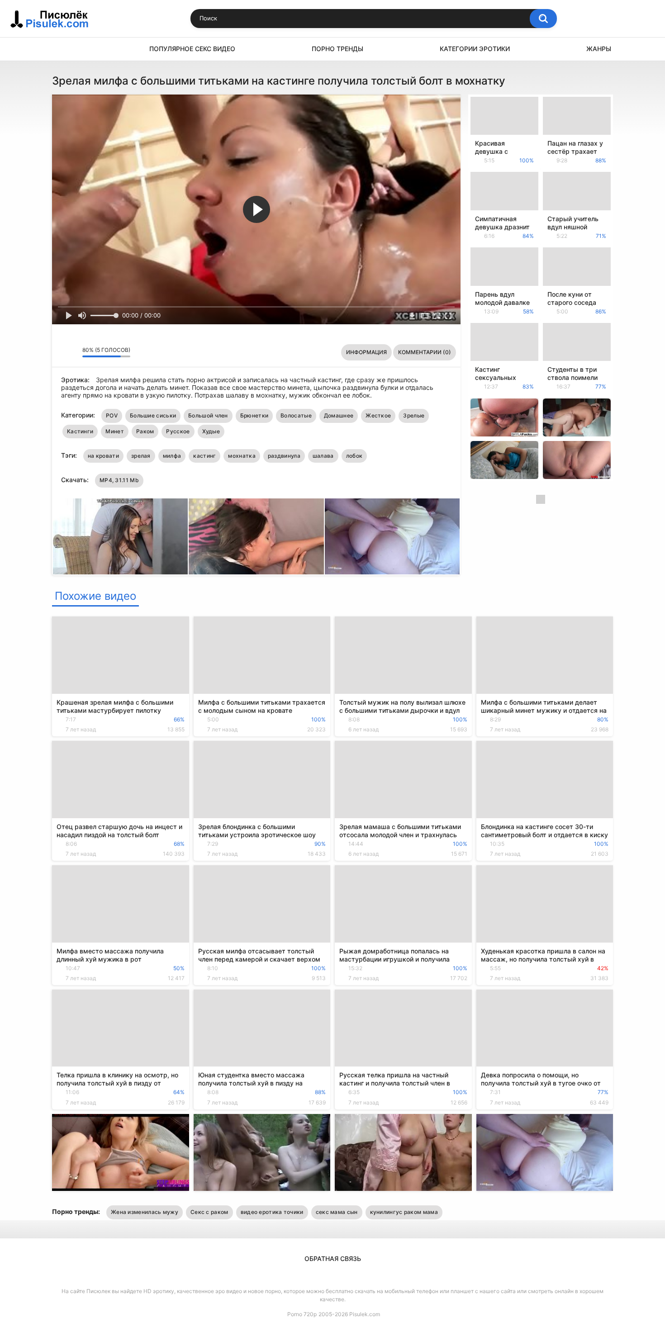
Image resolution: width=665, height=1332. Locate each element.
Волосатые (296, 415)
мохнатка (241, 455)
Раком (145, 431)
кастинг (204, 455)
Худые (211, 431)
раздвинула (284, 455)
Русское (178, 431)
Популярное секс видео (192, 48)
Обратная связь (332, 1258)
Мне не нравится (73, 352)
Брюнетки (254, 415)
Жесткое (378, 415)
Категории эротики (475, 48)
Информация (366, 352)
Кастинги (80, 431)
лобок (354, 455)
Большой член (208, 415)
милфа (172, 455)
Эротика (63, 49)
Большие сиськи (153, 415)
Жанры (598, 48)
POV (112, 415)
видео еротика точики (272, 1212)
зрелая (141, 455)
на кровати (103, 455)
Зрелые (413, 415)
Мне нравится (61, 352)
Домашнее (338, 415)
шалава (323, 455)
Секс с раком (209, 1212)
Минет (114, 431)
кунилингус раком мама (404, 1212)
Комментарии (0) (424, 352)
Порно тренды (337, 48)
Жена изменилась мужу (144, 1212)
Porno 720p (302, 1314)
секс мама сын (337, 1212)
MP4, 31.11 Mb (119, 480)
